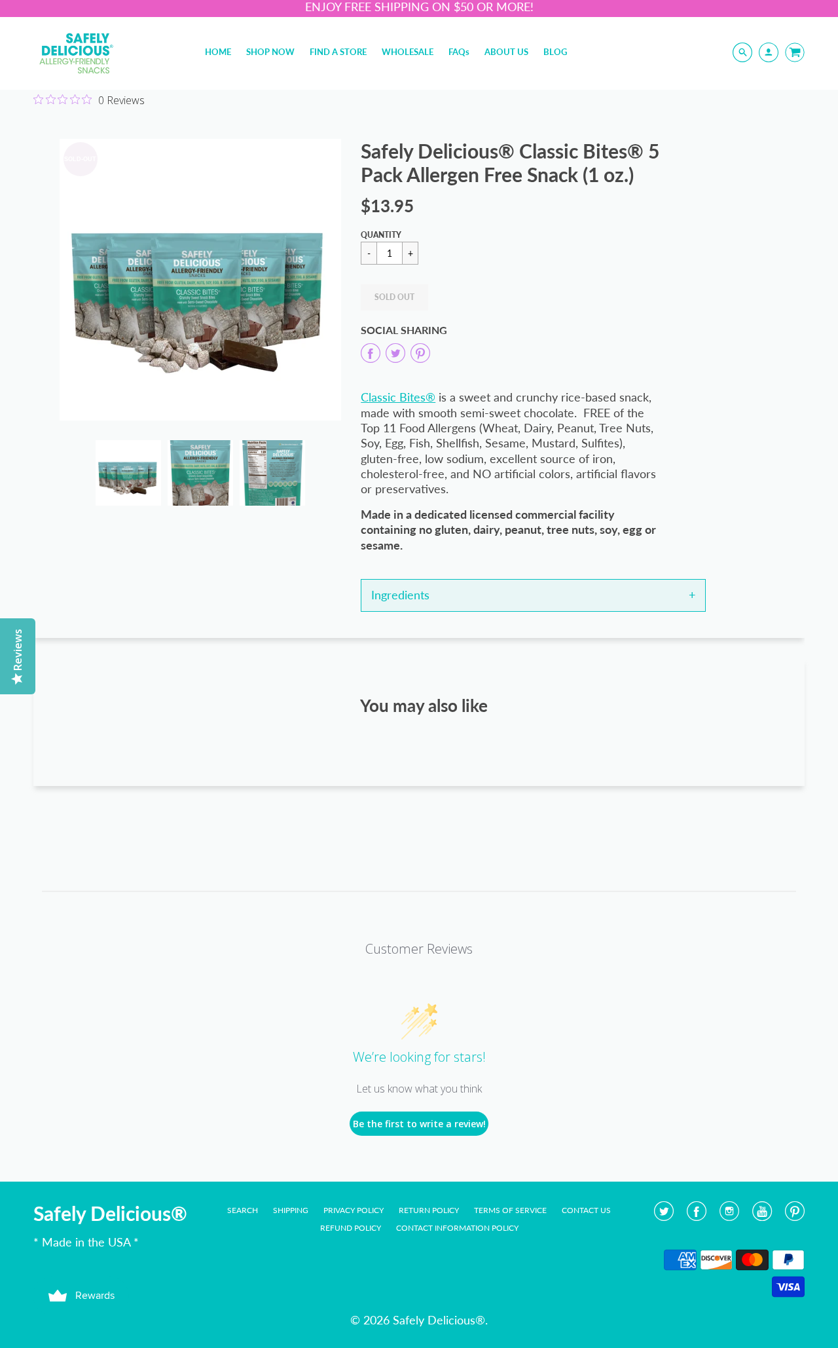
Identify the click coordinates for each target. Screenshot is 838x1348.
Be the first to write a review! (419, 1123)
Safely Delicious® (110, 1213)
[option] (200, 280)
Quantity (381, 235)
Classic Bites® (398, 397)
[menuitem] (218, 52)
